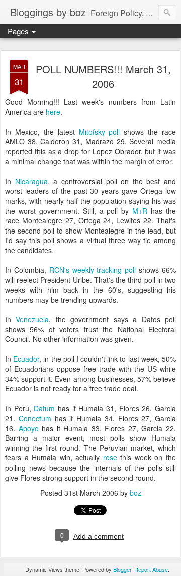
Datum (44, 408)
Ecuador (26, 359)
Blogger (122, 569)
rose (110, 457)
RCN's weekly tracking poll (92, 270)
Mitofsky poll (99, 132)
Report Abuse (151, 569)
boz (135, 493)
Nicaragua (31, 181)
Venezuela (32, 319)
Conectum (35, 418)
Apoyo (29, 428)
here (53, 112)
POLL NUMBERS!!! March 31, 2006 (103, 76)
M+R (139, 211)
